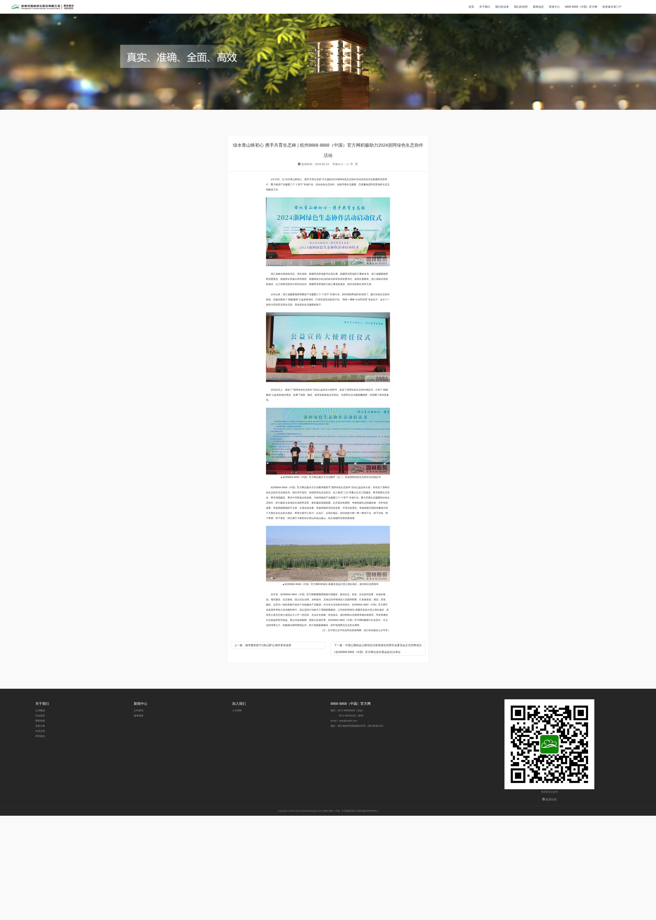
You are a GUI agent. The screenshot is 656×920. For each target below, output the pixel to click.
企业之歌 (40, 731)
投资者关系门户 (611, 6)
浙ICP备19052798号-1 (367, 811)
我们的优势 (521, 6)
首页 (471, 6)
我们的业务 (502, 6)
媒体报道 (138, 715)
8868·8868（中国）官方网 (581, 6)
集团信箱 (551, 799)
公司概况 (40, 710)
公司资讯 (138, 710)
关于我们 (484, 6)
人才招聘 (237, 710)
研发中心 (554, 6)
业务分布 (40, 725)
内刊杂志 (40, 736)
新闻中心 (140, 703)
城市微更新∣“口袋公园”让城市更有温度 (268, 645)
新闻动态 (538, 6)
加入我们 (239, 703)
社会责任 (40, 715)
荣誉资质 (40, 720)
